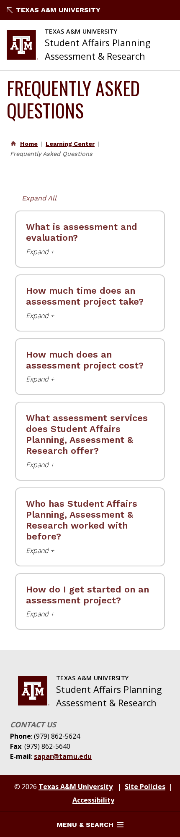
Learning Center (70, 143)
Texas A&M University (58, 10)
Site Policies (145, 786)
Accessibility (93, 800)
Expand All (39, 198)
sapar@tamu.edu (63, 756)
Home (29, 143)
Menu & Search (85, 825)
